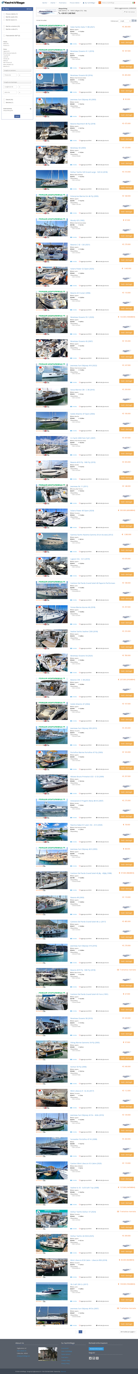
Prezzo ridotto (74, 3)
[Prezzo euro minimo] (10, 75)
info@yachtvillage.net (23, 1356)
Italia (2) (5, 60)
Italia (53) (5, 43)
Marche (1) (6, 66)
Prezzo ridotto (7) (12, 14)
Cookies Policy (65, 1360)
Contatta (74, 44)
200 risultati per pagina (127, 1332)
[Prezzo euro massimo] (24, 75)
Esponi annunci (65, 1354)
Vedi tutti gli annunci (103, 44)
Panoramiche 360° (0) (13, 35)
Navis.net (63, 1371)
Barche (44, 3)
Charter (53, 3)
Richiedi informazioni (96, 1349)
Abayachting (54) (8, 110)
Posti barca (62, 3)
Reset (30, 9)
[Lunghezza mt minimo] (10, 86)
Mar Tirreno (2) (7, 62)
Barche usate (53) (11, 17)
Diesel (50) (9, 99)
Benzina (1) (9, 102)
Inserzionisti (65, 1348)
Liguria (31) (6, 51)
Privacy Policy (65, 1363)
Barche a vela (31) (12, 29)
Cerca (17, 116)
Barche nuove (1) (11, 20)
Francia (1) (6, 45)
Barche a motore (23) (13, 26)
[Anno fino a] (24, 92)
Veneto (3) (6, 59)
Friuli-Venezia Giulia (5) (9, 53)
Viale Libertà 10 (21, 1351)
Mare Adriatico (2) (8, 64)
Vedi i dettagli (126, 42)
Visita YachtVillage (66, 1351)
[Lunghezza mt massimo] (24, 86)
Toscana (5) (6, 55)
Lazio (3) (5, 57)
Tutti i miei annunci (130, 12)
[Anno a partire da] (10, 92)
